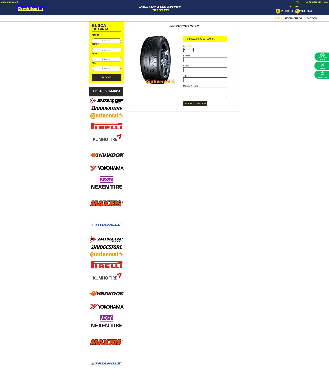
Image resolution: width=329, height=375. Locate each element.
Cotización (312, 18)
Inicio (277, 18)
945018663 (306, 11)
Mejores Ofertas (293, 18)
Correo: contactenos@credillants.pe (312, 2)
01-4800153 (287, 11)
